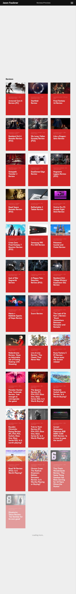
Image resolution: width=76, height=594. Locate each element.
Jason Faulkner (10, 2)
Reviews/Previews (44, 3)
